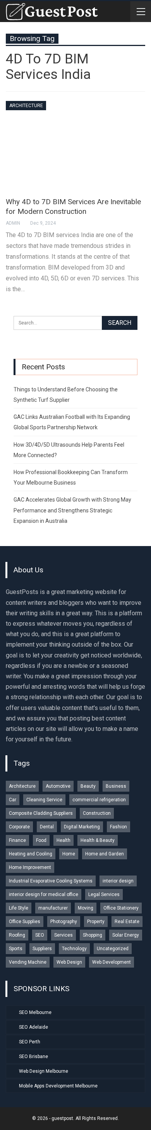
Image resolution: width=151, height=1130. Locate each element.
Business (116, 786)
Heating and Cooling (30, 854)
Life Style (18, 908)
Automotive (58, 786)
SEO (39, 935)
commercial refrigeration (99, 799)
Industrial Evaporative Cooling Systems (51, 881)
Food (41, 840)
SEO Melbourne (35, 1012)
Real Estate (127, 921)
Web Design (69, 962)
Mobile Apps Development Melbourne (58, 1086)
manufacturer (53, 908)
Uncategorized (113, 948)
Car (12, 799)
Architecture (26, 105)
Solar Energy (125, 935)
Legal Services (104, 894)
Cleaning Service (44, 799)
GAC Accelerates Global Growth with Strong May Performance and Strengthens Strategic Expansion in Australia (72, 510)
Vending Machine (27, 962)
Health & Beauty (98, 840)
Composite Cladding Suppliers (41, 813)
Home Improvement (30, 867)
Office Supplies (24, 921)
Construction (97, 813)
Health (63, 840)
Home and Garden (104, 854)
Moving (85, 908)
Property (96, 921)
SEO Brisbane (33, 1056)
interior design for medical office (43, 894)
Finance (17, 840)
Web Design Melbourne (43, 1071)
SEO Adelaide (33, 1027)
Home (68, 854)
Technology (74, 948)
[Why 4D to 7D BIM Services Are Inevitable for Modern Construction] (75, 145)
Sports (15, 948)
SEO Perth (29, 1042)
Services (63, 935)
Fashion (118, 827)
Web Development (111, 962)
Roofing (17, 935)
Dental (47, 827)
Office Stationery (121, 908)
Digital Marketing (82, 827)
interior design (118, 881)
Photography (63, 921)
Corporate (19, 827)
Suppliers (42, 948)
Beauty (88, 786)
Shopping (92, 935)
